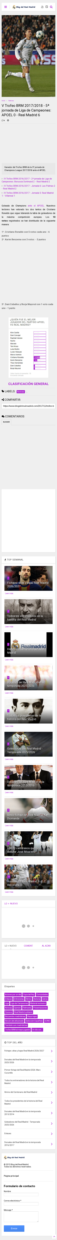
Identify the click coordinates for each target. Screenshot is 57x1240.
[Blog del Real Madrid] (23, 8)
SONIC (47, 1021)
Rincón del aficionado (14, 1021)
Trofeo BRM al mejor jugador (17, 1030)
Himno (29, 999)
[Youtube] (42, 7)
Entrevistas (19, 999)
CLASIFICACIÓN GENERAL (28, 384)
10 (9, 876)
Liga (7, 1003)
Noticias (11, 100)
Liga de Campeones (19, 1003)
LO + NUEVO (11, 903)
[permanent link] (8, 120)
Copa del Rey (28, 994)
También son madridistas (16, 1025)
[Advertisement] (22, 143)
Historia (37, 999)
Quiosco (8, 1012)
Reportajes (32, 1016)
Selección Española (34, 1021)
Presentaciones (40, 1008)
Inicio (3, 100)
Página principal (11, 1176)
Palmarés (27, 1008)
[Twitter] (47, 7)
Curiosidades (42, 994)
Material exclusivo (38, 1003)
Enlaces (8, 999)
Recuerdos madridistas (15, 1016)
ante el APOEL (36, 205)
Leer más (9, 593)
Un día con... (37, 1030)
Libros (45, 999)
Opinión (17, 1008)
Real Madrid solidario (23, 1012)
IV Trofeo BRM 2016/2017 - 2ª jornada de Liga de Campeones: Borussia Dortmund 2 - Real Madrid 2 (27, 180)
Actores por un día (13, 994)
